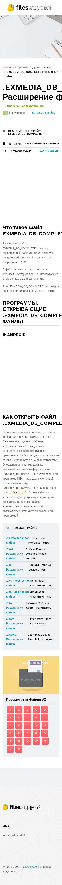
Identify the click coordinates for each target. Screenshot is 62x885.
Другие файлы (41, 67)
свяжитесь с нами (14, 834)
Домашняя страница (15, 67)
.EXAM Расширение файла (14, 623)
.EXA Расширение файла (14, 607)
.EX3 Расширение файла (14, 569)
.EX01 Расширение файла (14, 553)
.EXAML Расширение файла (14, 639)
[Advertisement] (31, 190)
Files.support (28, 866)
